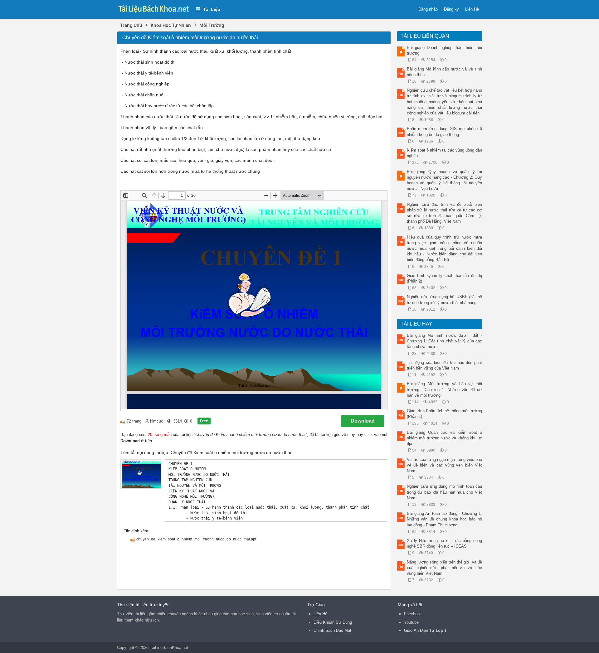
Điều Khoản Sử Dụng (333, 622)
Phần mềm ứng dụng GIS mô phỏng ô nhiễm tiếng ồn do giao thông (444, 131)
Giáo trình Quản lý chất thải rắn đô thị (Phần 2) (444, 278)
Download (363, 420)
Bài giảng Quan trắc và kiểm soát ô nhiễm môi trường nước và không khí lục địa (444, 438)
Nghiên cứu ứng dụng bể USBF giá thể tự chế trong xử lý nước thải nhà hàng (444, 299)
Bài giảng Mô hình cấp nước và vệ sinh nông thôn (444, 72)
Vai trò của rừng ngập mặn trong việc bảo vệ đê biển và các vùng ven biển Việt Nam (444, 465)
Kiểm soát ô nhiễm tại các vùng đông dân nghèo (444, 153)
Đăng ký (451, 9)
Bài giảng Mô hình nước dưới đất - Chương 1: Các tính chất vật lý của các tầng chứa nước (444, 341)
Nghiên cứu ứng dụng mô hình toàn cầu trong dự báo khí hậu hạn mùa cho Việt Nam (444, 492)
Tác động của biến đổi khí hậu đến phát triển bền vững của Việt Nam (444, 365)
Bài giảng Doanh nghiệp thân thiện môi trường (444, 50)
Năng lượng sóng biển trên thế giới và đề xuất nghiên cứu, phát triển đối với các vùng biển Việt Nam (444, 568)
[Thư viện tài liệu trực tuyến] (153, 8)
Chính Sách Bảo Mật (332, 630)
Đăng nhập (428, 9)
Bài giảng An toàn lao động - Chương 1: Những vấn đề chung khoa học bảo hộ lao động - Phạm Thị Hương (444, 519)
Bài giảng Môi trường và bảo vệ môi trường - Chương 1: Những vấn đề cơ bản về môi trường (444, 389)
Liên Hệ (472, 9)
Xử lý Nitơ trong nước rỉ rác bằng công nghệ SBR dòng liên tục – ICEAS (444, 543)
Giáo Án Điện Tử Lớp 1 (425, 630)
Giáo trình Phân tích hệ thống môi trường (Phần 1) (444, 414)
